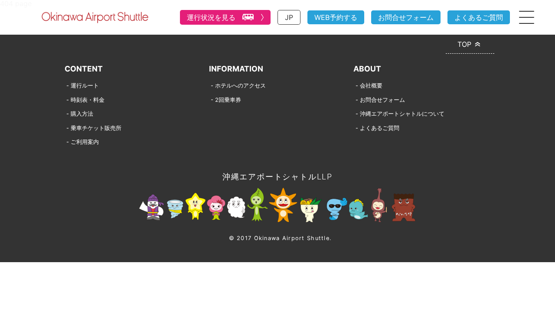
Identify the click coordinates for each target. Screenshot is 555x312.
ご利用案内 (85, 141)
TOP (464, 44)
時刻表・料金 (87, 99)
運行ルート (85, 85)
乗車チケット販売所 (96, 127)
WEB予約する (335, 17)
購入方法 (82, 113)
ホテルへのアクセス (240, 85)
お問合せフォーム (406, 17)
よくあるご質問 (478, 17)
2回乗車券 (228, 99)
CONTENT (84, 68)
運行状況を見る (211, 17)
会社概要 (371, 85)
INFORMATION (236, 68)
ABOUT (367, 68)
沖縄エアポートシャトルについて (402, 113)
